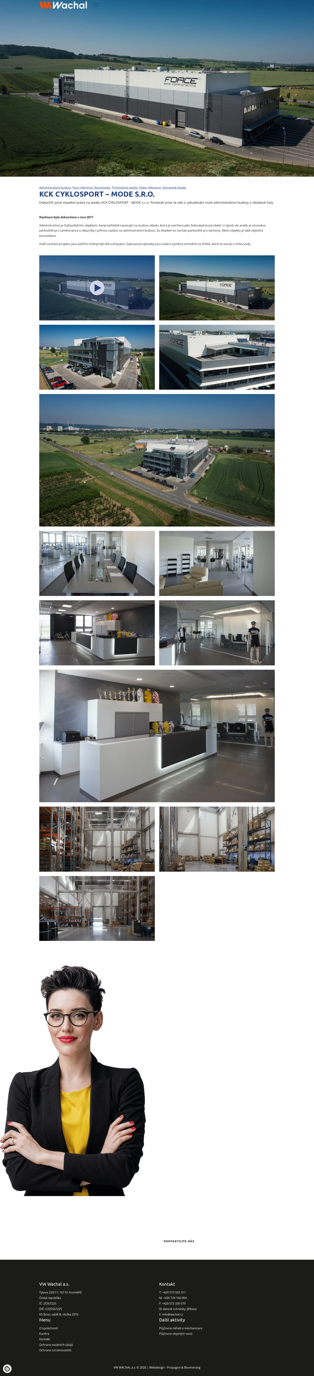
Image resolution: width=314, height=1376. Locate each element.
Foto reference (83, 188)
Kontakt (44, 1339)
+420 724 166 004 (175, 1298)
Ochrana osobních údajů (56, 1345)
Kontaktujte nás (179, 1241)
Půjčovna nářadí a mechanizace (180, 1328)
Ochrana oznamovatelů (55, 1350)
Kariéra (44, 1334)
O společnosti (48, 1328)
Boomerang (192, 1367)
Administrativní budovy (55, 188)
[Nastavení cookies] (7, 1368)
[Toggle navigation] (95, 5)
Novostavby (102, 188)
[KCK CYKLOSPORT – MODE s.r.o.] (97, 287)
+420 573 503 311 (174, 1292)
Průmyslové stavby (125, 188)
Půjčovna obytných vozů (175, 1334)
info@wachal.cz (172, 1314)
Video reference (150, 188)
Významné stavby (174, 188)
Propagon (174, 1367)
